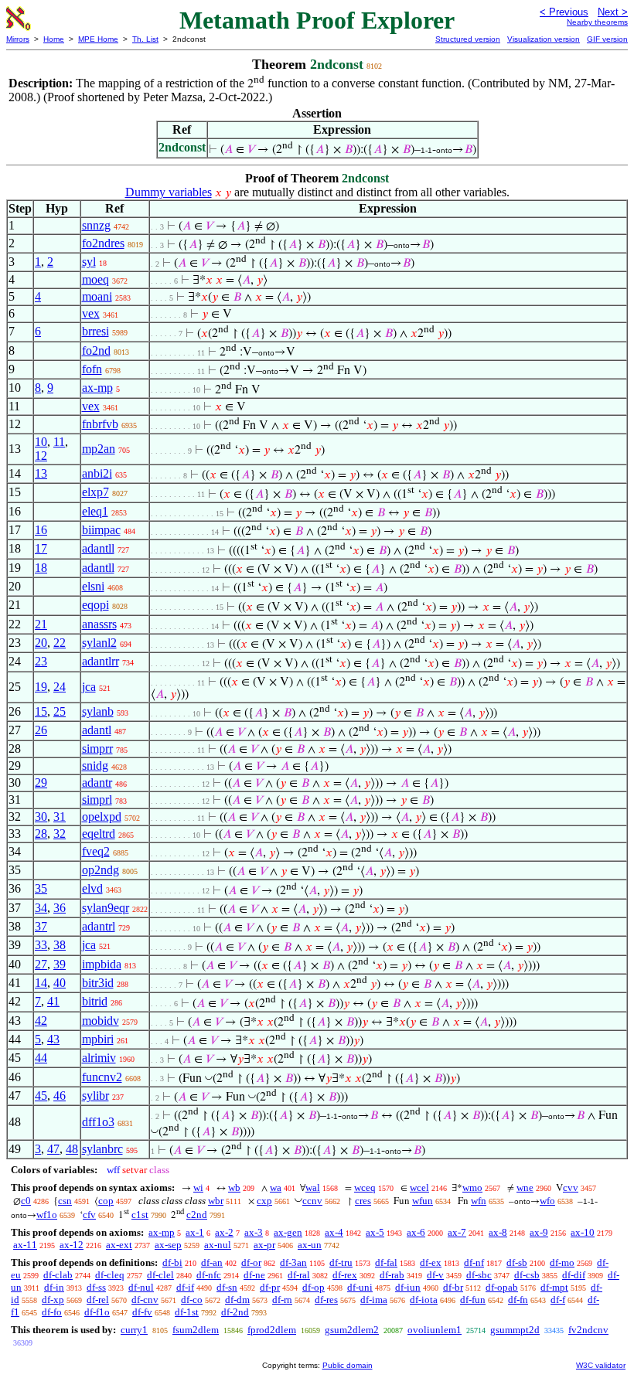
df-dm (237, 1299)
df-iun (408, 1287)
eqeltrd (98, 833)
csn (65, 1200)
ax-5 (375, 1232)
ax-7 (457, 1232)
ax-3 (253, 1232)
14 (41, 982)
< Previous (564, 12)
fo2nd (96, 350)
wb (234, 1187)
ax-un (310, 1244)
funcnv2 (102, 1077)
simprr (97, 748)
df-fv (142, 1312)
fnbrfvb (100, 423)
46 (59, 1095)
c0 (26, 1200)
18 (41, 567)
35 (41, 888)
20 (41, 642)
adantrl (98, 926)
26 (41, 730)
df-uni (360, 1287)
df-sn (226, 1287)
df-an (212, 1262)
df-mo (562, 1262)
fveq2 (96, 851)
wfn (478, 1200)
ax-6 (416, 1232)
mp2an (98, 448)
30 (41, 816)
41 (53, 1001)
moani (97, 296)
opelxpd (101, 816)
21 (41, 624)
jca (89, 686)
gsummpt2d (515, 1329)
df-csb (527, 1275)
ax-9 (539, 1232)
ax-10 (583, 1232)
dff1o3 (98, 1121)
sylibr (95, 1095)
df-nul (141, 1287)
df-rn (282, 1299)
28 (41, 833)
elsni (93, 586)
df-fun (473, 1299)
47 (53, 1148)
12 (41, 455)
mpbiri (98, 1039)
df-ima (373, 1299)
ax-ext (119, 1244)
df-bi (172, 1262)
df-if (185, 1287)
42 (41, 1020)
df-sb (516, 1262)
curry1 (134, 1329)
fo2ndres (103, 243)
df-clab (58, 1275)
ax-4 (334, 1232)
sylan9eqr (105, 907)
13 (41, 473)
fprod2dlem (271, 1329)
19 (41, 686)
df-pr (270, 1287)
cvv (570, 1187)
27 (41, 964)
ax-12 (72, 1244)
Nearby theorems (597, 22)
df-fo (52, 1312)
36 (59, 907)
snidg (95, 765)
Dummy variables (168, 192)
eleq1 (95, 511)
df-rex (344, 1275)
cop (106, 1200)
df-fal (386, 1262)
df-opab (502, 1287)
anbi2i (97, 473)
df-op (313, 1287)
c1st (139, 1214)
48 (72, 1148)
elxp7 (95, 491)
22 (59, 642)
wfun (422, 1200)
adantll (98, 548)
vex (91, 313)
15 (41, 711)
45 (41, 1095)
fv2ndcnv (588, 1329)
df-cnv (144, 1299)
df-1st (187, 1312)
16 (41, 529)
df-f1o (97, 1312)
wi (198, 1187)
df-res (326, 1299)
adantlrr (100, 661)
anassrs (99, 624)
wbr (215, 1200)
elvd (92, 888)
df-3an (293, 1262)
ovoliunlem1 (434, 1329)
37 (41, 926)
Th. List (145, 39)
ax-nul (217, 1244)
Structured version (467, 39)
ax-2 (224, 1232)
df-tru (341, 1262)
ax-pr (264, 1244)
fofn (92, 369)
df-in (54, 1287)
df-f (557, 1299)
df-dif (573, 1275)
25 (59, 711)
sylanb (98, 711)
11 (59, 441)
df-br (453, 1287)
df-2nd (235, 1312)
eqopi (95, 604)
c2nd (196, 1214)
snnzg (96, 225)
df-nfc (208, 1275)
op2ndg (100, 869)
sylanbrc (102, 1148)
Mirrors (17, 39)
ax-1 (195, 1232)
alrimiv (99, 1057)
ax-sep (168, 1244)
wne (524, 1187)
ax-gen (288, 1232)
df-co (192, 1299)
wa (275, 1187)
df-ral (299, 1275)
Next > (613, 12)
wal (312, 1187)
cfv (89, 1214)
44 (41, 1057)
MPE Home (98, 39)
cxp (264, 1200)
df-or (251, 1262)
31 (59, 816)
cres (363, 1200)
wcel (419, 1187)
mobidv (100, 1020)
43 (53, 1039)
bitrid (94, 1001)
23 (41, 661)
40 (59, 982)
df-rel (98, 1299)
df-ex (430, 1262)
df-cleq (109, 1275)
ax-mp (97, 387)
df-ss (96, 1287)
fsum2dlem (195, 1329)
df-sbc (479, 1275)
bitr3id (98, 982)
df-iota (424, 1299)
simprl (97, 799)
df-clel (160, 1275)
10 (41, 441)
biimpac (101, 529)
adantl (96, 730)
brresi (95, 331)
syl (89, 261)
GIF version (607, 39)
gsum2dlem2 (352, 1329)
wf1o (46, 1214)
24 (59, 686)
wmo (472, 1187)
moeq (95, 279)
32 (59, 833)
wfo (547, 1200)
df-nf (474, 1262)
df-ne (254, 1275)
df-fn (518, 1299)
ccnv (312, 1200)
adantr (97, 782)
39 (59, 964)
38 (59, 944)
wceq (365, 1187)
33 (41, 944)
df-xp (53, 1299)
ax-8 (498, 1232)
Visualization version (543, 39)
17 (41, 548)
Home (53, 39)
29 (41, 782)
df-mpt (554, 1287)
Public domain (347, 1365)
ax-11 (25, 1244)
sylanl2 (99, 642)
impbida (101, 964)
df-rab (392, 1275)
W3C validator (600, 1365)
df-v (435, 1275)
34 (41, 907)
